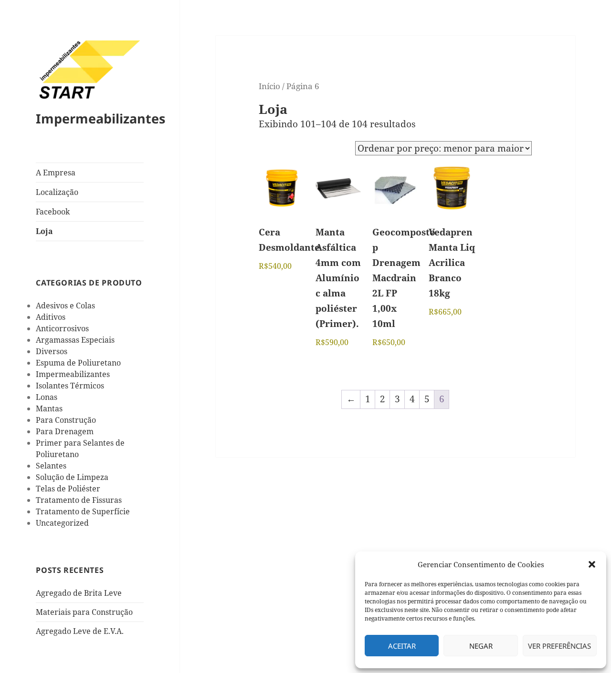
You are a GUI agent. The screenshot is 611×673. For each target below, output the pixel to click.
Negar (481, 646)
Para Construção (66, 420)
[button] (592, 564)
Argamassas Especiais (75, 340)
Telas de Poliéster (68, 488)
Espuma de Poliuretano (78, 362)
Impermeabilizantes (100, 118)
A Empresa (55, 172)
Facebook (53, 211)
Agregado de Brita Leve (79, 593)
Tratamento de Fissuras (79, 500)
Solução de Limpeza (72, 477)
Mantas (49, 408)
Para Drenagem (65, 431)
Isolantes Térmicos (70, 385)
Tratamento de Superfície (83, 511)
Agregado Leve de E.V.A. (80, 631)
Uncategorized (62, 523)
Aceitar (402, 646)
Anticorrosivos (62, 328)
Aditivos (50, 317)
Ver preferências (559, 646)
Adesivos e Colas (65, 305)
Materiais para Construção (84, 612)
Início (269, 86)
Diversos (51, 351)
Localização (57, 192)
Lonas (46, 397)
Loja (44, 231)
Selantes (51, 465)
